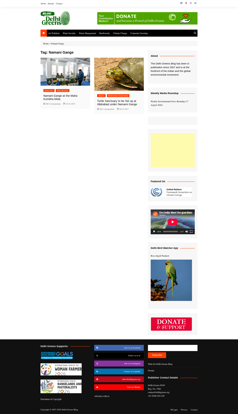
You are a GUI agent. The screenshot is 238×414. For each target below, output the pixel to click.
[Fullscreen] (191, 231)
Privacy (184, 409)
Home (46, 43)
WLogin (174, 409)
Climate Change (120, 33)
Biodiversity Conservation (118, 95)
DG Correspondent (53, 103)
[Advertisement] (173, 150)
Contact (59, 3)
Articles (101, 95)
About (43, 3)
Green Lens (49, 90)
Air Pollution (54, 33)
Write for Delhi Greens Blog (160, 363)
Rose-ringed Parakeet (160, 255)
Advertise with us (101, 396)
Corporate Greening (139, 33)
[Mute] (186, 231)
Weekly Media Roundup (164, 93)
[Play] (154, 231)
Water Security (69, 33)
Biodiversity (104, 33)
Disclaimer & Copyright (50, 399)
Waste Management (87, 33)
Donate (51, 3)
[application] (173, 221)
